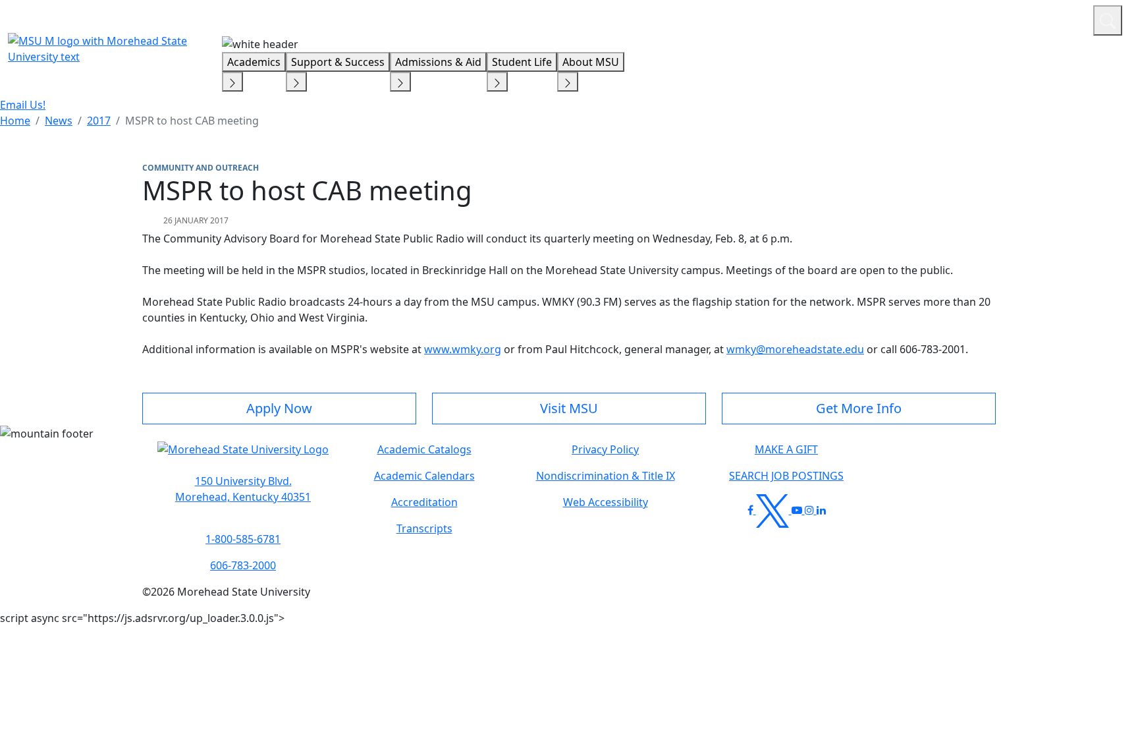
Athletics (1058, 18)
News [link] (58, 120)
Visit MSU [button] (569, 408)
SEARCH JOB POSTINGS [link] (786, 475)
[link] (243, 489)
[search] (1107, 20)
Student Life (522, 62)
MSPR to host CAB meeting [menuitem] (192, 120)
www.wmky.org (462, 349)
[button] (243, 456)
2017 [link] (99, 120)
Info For (832, 18)
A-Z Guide (995, 18)
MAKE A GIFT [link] (786, 449)
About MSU (590, 62)
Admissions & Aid (438, 62)
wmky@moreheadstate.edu (795, 349)
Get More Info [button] (859, 408)
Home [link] (15, 120)
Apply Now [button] (279, 408)
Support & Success (338, 62)
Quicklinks (911, 18)
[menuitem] (15, 120)
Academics (254, 62)
